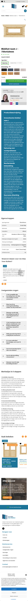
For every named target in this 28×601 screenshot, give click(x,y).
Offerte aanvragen (14, 84)
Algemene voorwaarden (9, 560)
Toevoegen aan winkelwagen (16, 80)
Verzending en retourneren (10, 558)
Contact (5, 537)
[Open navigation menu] (3, 6)
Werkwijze (5, 552)
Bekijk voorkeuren (14, 596)
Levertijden (5, 555)
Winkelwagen (6, 540)
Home (2, 15)
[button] (26, 575)
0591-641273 (16, 100)
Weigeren (14, 592)
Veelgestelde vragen (8, 550)
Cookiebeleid (13, 599)
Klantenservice (6, 547)
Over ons (5, 535)
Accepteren (14, 589)
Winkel (7, 15)
